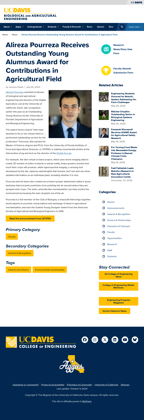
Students (112, 256)
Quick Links (134, 26)
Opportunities (114, 238)
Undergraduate (34, 26)
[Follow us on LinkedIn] (115, 339)
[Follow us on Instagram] (95, 339)
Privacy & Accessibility (52, 384)
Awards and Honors (18, 269)
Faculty (11, 236)
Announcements (115, 208)
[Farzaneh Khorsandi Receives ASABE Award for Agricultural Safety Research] (104, 132)
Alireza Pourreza (14, 92)
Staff (109, 250)
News (89, 26)
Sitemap (125, 384)
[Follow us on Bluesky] (135, 339)
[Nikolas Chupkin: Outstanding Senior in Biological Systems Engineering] (104, 114)
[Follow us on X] (105, 339)
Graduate (52, 26)
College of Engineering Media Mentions (118, 286)
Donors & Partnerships (119, 220)
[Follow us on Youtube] (125, 339)
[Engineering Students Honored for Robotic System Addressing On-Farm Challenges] (104, 97)
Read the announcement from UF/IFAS (30, 218)
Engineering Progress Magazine (118, 301)
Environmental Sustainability (49, 269)
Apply (18, 26)
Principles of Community (79, 384)
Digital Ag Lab (64, 153)
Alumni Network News (114, 311)
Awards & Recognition (19, 253)
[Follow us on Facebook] (85, 339)
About (7, 26)
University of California (106, 384)
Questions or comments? (26, 384)
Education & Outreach (118, 226)
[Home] (30, 13)
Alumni (100, 26)
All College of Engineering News (118, 275)
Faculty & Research (72, 26)
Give (111, 26)
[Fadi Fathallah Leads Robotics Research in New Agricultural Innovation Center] (104, 171)
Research (112, 244)
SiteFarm (86, 401)
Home (5, 34)
